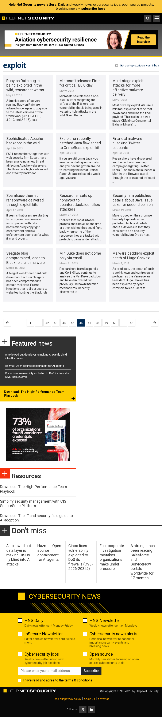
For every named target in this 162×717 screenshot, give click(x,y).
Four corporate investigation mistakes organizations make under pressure (112, 557)
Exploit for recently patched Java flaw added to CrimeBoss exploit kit (80, 143)
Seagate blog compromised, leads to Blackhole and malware (25, 258)
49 (106, 323)
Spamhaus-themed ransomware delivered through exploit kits (25, 200)
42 (47, 323)
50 (114, 323)
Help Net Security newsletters (32, 5)
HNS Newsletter (104, 620)
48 (98, 323)
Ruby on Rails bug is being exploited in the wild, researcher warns (25, 85)
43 (55, 323)
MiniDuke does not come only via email (80, 255)
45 (72, 323)
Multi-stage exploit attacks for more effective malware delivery (127, 88)
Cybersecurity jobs (41, 654)
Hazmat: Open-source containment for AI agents (34, 365)
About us (89, 698)
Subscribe (91, 671)
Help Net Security (147, 691)
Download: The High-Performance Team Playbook (34, 393)
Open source (101, 654)
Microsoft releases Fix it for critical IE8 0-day (79, 83)
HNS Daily (33, 620)
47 (89, 323)
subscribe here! (93, 9)
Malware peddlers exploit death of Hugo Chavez (133, 255)
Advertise (103, 698)
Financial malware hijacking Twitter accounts (127, 143)
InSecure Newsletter (43, 633)
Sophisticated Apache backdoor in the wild (24, 140)
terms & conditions (78, 680)
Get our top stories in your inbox (139, 65)
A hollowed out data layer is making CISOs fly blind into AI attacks (18, 554)
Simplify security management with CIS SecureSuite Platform (33, 503)
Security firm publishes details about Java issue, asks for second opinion (132, 200)
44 (64, 323)
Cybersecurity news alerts (113, 633)
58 (131, 323)
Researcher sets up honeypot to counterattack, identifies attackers (79, 202)
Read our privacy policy (67, 698)
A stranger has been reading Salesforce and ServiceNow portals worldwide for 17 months (143, 561)
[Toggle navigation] (156, 18)
